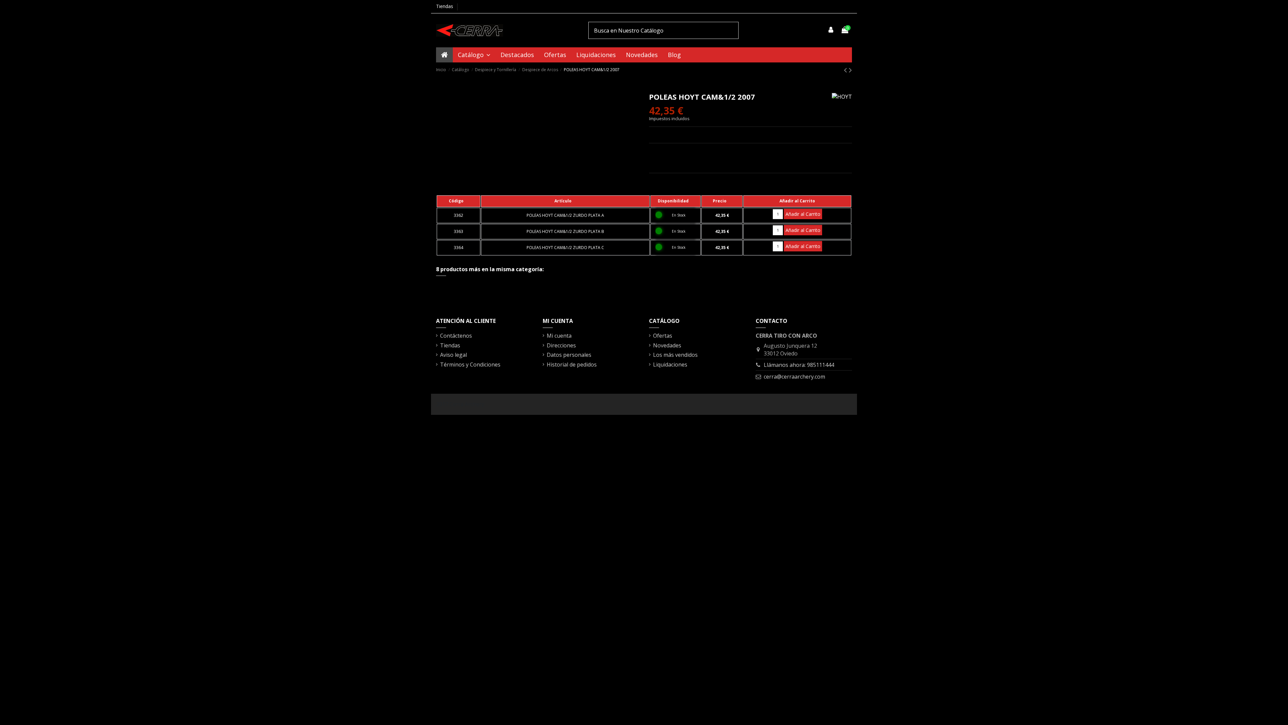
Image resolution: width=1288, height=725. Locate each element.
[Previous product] (846, 69)
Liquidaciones (670, 364)
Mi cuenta (559, 335)
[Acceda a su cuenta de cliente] (831, 30)
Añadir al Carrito (803, 214)
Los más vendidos (675, 354)
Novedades (667, 345)
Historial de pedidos (572, 364)
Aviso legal (453, 354)
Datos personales (569, 354)
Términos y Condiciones (470, 364)
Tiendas (444, 6)
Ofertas (662, 335)
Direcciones (561, 345)
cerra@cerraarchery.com (794, 376)
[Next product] (850, 69)
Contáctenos (456, 335)
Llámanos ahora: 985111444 (799, 365)
